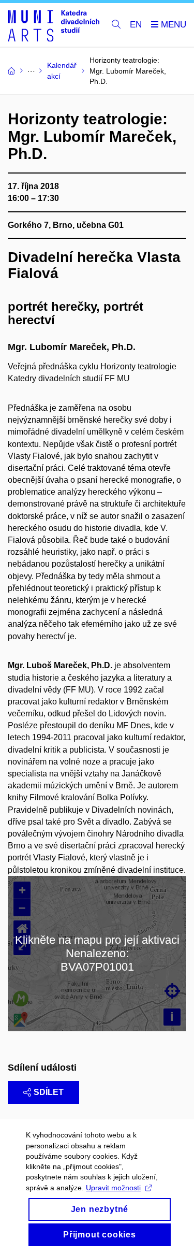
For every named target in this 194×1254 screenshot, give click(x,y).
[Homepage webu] (53, 25)
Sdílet (49, 1092)
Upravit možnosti (113, 1188)
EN (136, 25)
